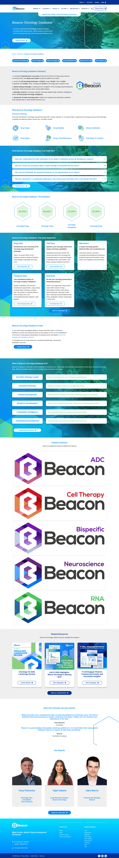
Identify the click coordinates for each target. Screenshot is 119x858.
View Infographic (58, 682)
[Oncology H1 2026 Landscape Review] (27, 656)
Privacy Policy (25, 856)
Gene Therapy (88, 838)
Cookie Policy (34, 856)
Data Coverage (52, 60)
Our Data (63, 8)
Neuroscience (88, 840)
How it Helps (36, 60)
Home (14, 54)
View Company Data (23, 303)
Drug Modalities (68, 60)
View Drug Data (22, 266)
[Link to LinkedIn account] (105, 856)
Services (55, 8)
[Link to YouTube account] (102, 856)
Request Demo (20, 40)
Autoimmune (87, 832)
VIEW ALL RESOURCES (58, 693)
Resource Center (64, 834)
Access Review (26, 682)
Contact (97, 2)
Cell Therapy (87, 836)
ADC (85, 830)
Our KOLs (90, 2)
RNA (85, 844)
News (61, 832)
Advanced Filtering (19, 60)
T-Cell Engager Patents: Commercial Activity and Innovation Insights (92, 674)
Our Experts (100, 60)
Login (102, 2)
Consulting (45, 8)
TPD (85, 846)
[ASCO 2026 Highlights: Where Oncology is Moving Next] (59, 656)
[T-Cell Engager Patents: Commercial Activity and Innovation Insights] (92, 656)
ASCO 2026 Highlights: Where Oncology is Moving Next (59, 674)
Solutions (36, 8)
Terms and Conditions (65, 836)
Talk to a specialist (58, 310)
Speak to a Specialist (58, 812)
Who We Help (74, 8)
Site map (41, 856)
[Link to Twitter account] (99, 856)
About (81, 2)
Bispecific (87, 834)
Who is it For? (85, 60)
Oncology (87, 842)
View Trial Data (54, 266)
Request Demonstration (26, 430)
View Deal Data (54, 303)
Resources (85, 8)
